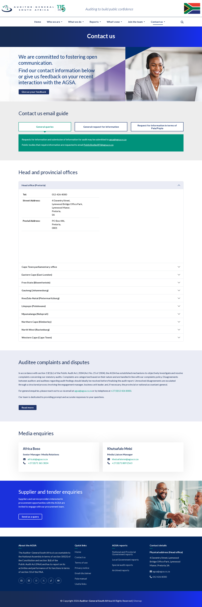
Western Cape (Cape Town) (37, 337)
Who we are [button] (53, 21)
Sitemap (138, 601)
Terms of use (81, 562)
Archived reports (120, 570)
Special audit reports (122, 565)
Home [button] (37, 21)
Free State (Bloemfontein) (36, 282)
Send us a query (30, 516)
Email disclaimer (83, 573)
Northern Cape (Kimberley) (36, 321)
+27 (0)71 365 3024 (38, 463)
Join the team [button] (135, 21)
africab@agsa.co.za (38, 459)
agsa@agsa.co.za (117, 139)
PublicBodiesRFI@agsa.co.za (98, 144)
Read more (28, 407)
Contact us (80, 557)
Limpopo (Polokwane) (34, 306)
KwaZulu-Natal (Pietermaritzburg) (40, 298)
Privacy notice (82, 568)
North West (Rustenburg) (36, 329)
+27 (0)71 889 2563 (122, 463)
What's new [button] (113, 21)
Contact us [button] (157, 21)
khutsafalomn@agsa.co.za (125, 459)
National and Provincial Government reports (124, 553)
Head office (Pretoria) (34, 185)
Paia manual (81, 578)
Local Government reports (125, 559)
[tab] (44, 126)
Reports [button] (94, 21)
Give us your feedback (34, 91)
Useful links (81, 584)
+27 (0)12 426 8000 (121, 390)
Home (78, 552)
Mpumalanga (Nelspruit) (35, 313)
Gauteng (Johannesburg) (35, 290)
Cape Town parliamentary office (39, 266)
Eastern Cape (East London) (37, 274)
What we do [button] (75, 21)
